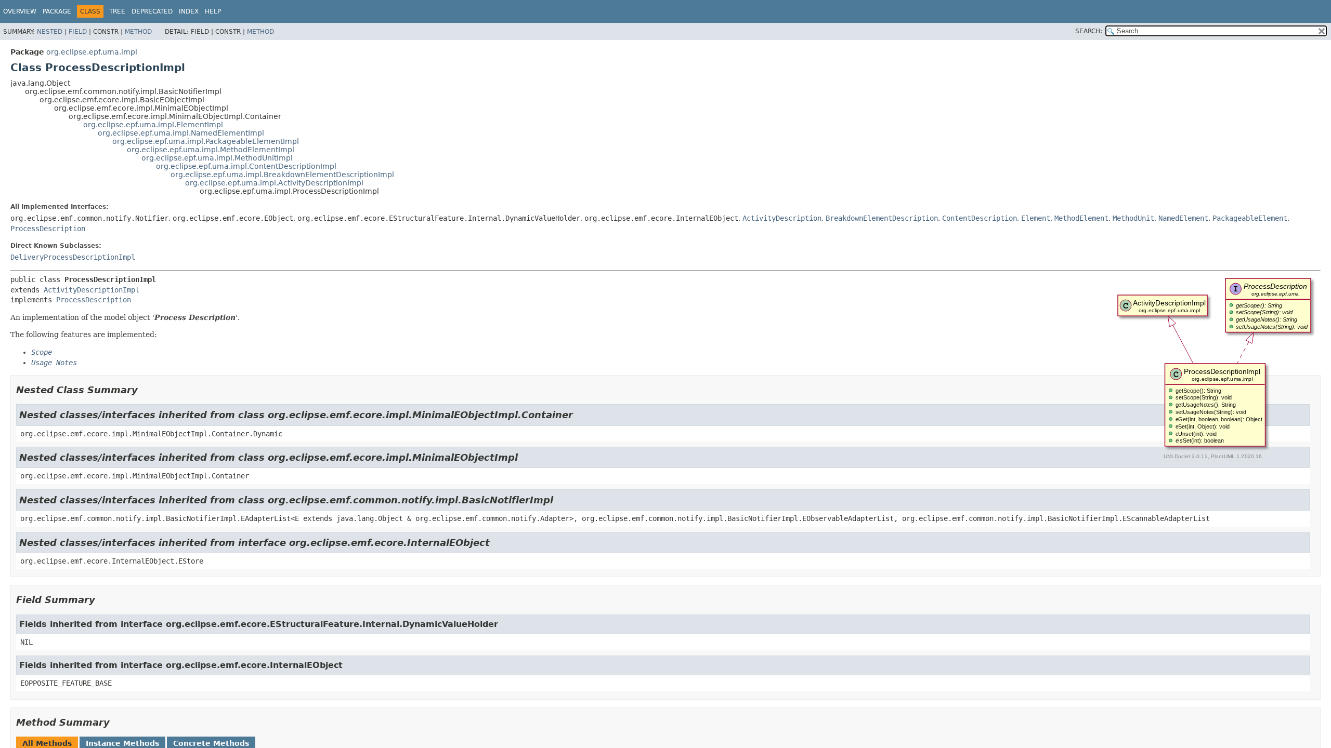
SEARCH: (1088, 31)
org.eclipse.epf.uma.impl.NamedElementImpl (181, 133)
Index (189, 11)
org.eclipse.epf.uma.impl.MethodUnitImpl (217, 158)
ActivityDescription (781, 218)
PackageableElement (1249, 218)
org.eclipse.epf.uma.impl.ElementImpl (153, 125)
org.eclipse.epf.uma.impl (91, 52)
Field (78, 31)
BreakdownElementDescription (882, 218)
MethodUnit (1133, 218)
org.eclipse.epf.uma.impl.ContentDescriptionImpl (246, 166)
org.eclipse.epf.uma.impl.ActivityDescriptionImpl (274, 183)
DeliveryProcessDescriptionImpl (72, 257)
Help (213, 11)
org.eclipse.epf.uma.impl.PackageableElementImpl (205, 141)
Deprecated (152, 11)
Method (138, 31)
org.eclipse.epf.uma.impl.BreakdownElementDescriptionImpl (282, 174)
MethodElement (1081, 218)
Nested (49, 31)
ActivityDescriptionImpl (91, 290)
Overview (19, 11)
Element (1035, 218)
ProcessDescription (47, 228)
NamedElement (1183, 218)
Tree (117, 11)
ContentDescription (979, 218)
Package (57, 11)
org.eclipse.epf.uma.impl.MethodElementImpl (210, 149)
